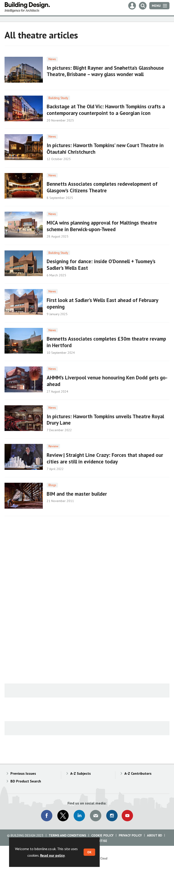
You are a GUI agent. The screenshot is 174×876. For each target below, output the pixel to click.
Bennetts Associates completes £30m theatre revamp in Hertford (106, 342)
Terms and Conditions (67, 835)
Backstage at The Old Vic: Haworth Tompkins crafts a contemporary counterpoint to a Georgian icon (106, 109)
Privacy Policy (130, 835)
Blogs (52, 485)
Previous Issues (23, 773)
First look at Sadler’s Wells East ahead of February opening (102, 303)
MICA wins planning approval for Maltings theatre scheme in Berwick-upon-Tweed (102, 226)
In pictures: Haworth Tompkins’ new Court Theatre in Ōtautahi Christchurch (105, 148)
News (52, 59)
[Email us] (96, 816)
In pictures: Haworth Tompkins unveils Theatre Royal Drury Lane (105, 419)
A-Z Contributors (138, 773)
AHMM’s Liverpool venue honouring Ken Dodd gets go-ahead (107, 380)
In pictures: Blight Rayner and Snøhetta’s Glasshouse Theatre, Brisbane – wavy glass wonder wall (105, 71)
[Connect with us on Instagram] (112, 816)
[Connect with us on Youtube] (127, 816)
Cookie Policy (102, 835)
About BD (154, 835)
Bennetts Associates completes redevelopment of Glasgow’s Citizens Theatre (102, 187)
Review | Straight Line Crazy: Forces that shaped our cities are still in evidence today (105, 458)
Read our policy (52, 855)
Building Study (58, 98)
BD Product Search (25, 781)
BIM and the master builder (77, 493)
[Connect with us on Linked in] (79, 816)
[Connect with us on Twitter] (63, 816)
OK (89, 852)
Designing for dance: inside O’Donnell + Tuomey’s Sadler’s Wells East (101, 264)
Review (53, 446)
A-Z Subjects (80, 773)
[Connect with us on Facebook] (47, 816)
